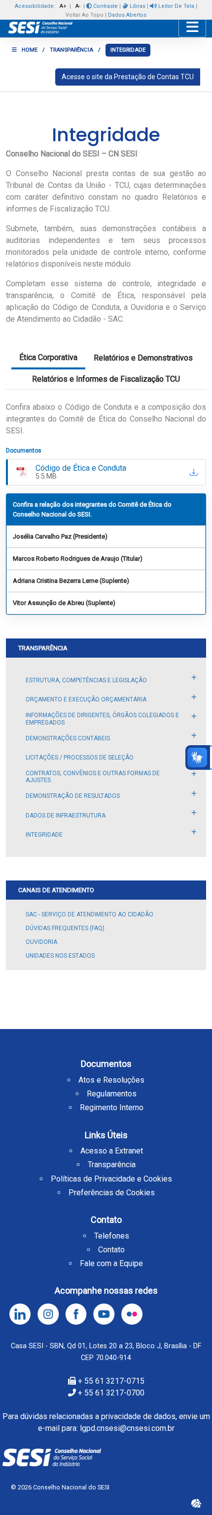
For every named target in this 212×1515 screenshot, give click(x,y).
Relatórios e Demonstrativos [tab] (143, 358)
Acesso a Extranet (111, 1150)
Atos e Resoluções (111, 1080)
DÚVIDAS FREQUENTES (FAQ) (65, 928)
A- (77, 6)
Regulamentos (112, 1093)
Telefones (111, 1236)
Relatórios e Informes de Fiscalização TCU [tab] (106, 379)
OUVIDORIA (41, 942)
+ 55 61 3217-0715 (111, 1381)
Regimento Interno (111, 1107)
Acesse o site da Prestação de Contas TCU (128, 77)
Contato (111, 1249)
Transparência (112, 1164)
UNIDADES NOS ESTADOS (60, 955)
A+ (63, 6)
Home (29, 50)
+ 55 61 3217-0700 (111, 1392)
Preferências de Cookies (112, 1192)
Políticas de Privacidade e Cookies (111, 1178)
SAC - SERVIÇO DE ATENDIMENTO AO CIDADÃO (89, 914)
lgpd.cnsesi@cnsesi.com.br (127, 1428)
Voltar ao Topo (85, 15)
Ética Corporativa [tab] (48, 357)
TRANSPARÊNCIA (71, 50)
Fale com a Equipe (111, 1263)
